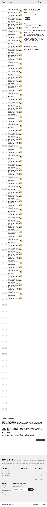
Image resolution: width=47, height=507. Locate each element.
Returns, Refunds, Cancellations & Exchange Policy (7, 490)
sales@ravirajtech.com (8, 475)
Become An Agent (38, 479)
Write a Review (40, 440)
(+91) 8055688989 (7, 473)
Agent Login (37, 477)
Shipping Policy (5, 494)
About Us (4, 485)
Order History (37, 471)
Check (40, 25)
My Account (37, 470)
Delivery (25, 23)
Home (3, 6)
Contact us (23, 470)
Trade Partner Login (38, 475)
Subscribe (31, 489)
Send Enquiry (27, 18)
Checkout (37, 473)
